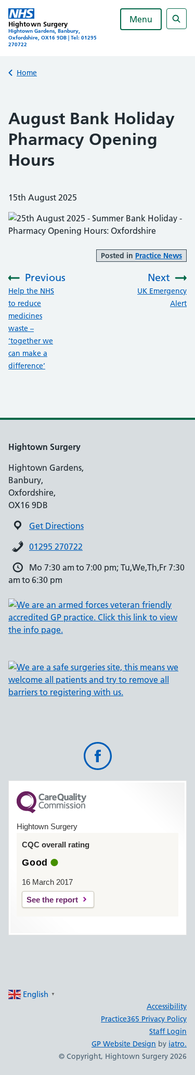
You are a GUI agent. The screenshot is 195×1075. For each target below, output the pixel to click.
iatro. (177, 1044)
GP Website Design (124, 1044)
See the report (52, 899)
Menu (140, 19)
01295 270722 (56, 546)
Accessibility (167, 1006)
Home (27, 72)
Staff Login (168, 1031)
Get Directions (56, 526)
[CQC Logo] (51, 810)
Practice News (158, 255)
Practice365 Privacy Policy (144, 1019)
